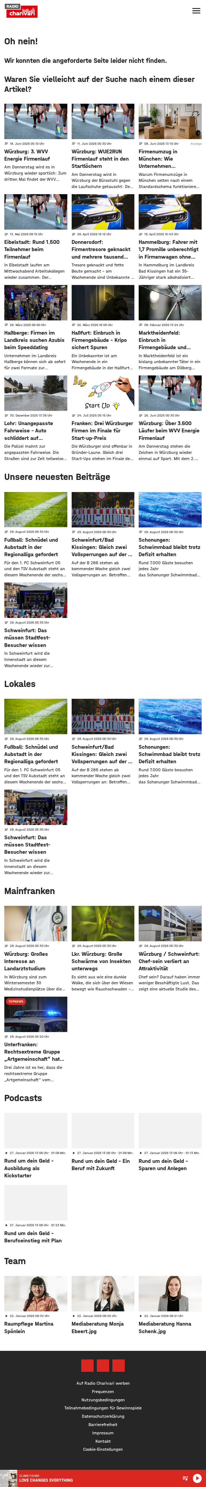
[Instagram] (103, 1365)
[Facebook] (87, 1365)
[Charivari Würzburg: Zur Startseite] (21, 10)
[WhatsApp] (118, 1365)
